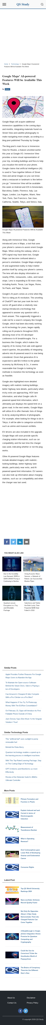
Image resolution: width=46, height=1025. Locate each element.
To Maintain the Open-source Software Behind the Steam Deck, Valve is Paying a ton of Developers (22, 685)
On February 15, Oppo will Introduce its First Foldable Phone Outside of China (23, 712)
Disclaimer (31, 998)
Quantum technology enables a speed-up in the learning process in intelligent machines (23, 753)
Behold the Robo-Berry (15, 747)
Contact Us (11, 1003)
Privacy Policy (32, 1003)
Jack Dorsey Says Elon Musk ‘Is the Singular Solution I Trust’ (24, 720)
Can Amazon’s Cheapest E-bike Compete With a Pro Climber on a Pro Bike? (22, 695)
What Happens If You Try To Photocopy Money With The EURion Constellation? (21, 703)
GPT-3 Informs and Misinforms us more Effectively (21, 770)
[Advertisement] (23, 36)
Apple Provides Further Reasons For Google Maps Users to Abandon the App (23, 676)
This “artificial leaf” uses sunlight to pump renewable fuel (22, 740)
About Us (11, 998)
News (7, 89)
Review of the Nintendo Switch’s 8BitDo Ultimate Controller (21, 778)
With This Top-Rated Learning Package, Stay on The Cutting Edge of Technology (23, 762)
